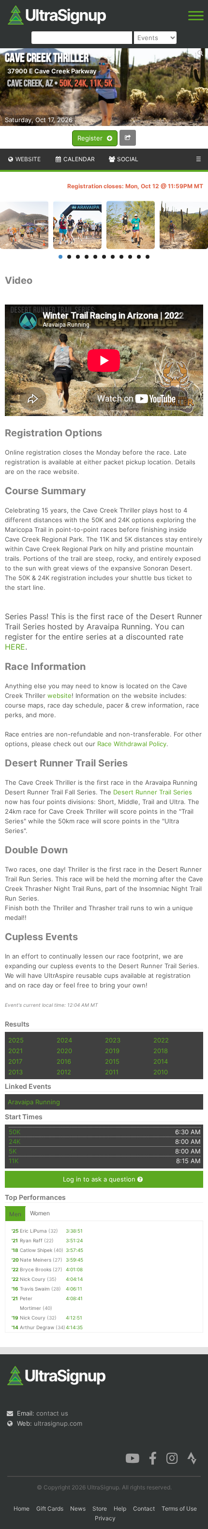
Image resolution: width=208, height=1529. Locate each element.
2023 (112, 1040)
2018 (160, 1051)
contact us (52, 1413)
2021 (15, 1051)
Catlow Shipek (36, 1250)
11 (147, 257)
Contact (144, 1508)
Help (120, 1508)
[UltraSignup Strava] (192, 1457)
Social (127, 159)
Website (27, 159)
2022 (161, 1040)
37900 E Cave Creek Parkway (51, 71)
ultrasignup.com (58, 1423)
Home (22, 1508)
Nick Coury (32, 1279)
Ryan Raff (31, 1240)
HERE (15, 647)
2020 (64, 1051)
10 (139, 257)
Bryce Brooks (35, 1269)
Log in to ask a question (100, 1179)
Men (15, 1214)
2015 (112, 1061)
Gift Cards (49, 1508)
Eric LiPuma (33, 1231)
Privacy (105, 1518)
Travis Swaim (35, 1289)
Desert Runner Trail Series (152, 792)
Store (99, 1508)
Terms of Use (179, 1508)
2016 (64, 1061)
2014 (160, 1061)
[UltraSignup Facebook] (153, 1457)
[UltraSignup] (57, 14)
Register (90, 138)
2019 (112, 1051)
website (59, 695)
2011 (112, 1072)
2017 (15, 1061)
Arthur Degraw (37, 1327)
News (78, 1508)
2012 (64, 1072)
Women (40, 1213)
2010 (160, 1072)
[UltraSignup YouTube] (132, 1457)
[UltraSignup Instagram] (172, 1457)
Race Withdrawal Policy (131, 744)
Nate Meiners (35, 1260)
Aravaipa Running (34, 1102)
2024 (64, 1040)
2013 (15, 1072)
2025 (16, 1040)
